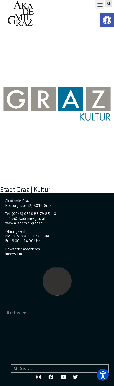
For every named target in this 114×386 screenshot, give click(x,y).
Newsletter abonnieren (22, 249)
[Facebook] (51, 377)
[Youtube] (63, 377)
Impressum (13, 253)
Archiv (13, 313)
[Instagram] (38, 377)
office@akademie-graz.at (25, 218)
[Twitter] (75, 377)
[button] (99, 4)
